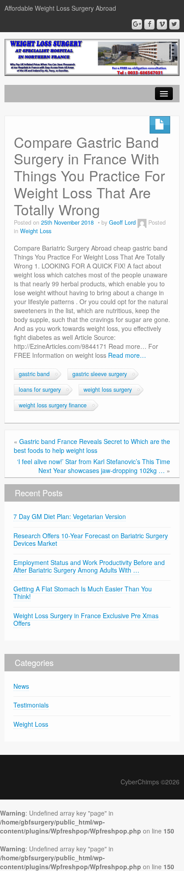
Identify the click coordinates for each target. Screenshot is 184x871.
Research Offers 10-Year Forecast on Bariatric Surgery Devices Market (90, 539)
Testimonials (31, 704)
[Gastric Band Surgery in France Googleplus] (137, 24)
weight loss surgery (108, 389)
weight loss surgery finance (53, 405)
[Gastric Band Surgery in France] (92, 56)
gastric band (34, 374)
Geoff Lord (122, 222)
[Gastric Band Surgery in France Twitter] (174, 24)
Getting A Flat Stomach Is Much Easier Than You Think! (82, 592)
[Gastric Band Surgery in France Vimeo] (162, 24)
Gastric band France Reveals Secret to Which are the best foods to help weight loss (92, 446)
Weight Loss (35, 231)
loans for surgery (40, 389)
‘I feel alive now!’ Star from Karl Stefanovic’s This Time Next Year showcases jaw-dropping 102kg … (93, 466)
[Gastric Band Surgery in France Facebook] (149, 24)
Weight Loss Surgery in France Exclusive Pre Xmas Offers (86, 619)
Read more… (127, 355)
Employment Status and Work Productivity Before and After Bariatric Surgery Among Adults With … (89, 566)
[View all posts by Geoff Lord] (142, 222)
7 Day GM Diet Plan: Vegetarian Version (69, 516)
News (21, 686)
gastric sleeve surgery (99, 374)
